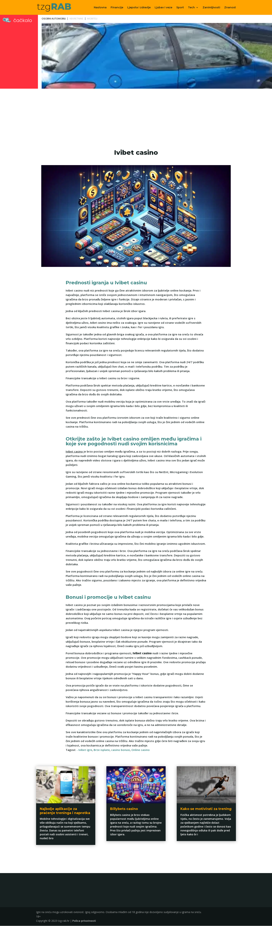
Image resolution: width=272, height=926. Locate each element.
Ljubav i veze (163, 7)
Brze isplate (102, 750)
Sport (180, 7)
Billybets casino (124, 809)
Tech (191, 7)
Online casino (140, 750)
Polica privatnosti (84, 920)
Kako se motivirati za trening (205, 809)
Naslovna (100, 7)
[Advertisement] (136, 118)
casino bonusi (120, 750)
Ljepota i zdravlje (139, 7)
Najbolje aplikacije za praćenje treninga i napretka (65, 811)
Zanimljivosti (211, 7)
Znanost (230, 7)
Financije (117, 7)
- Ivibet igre (84, 750)
